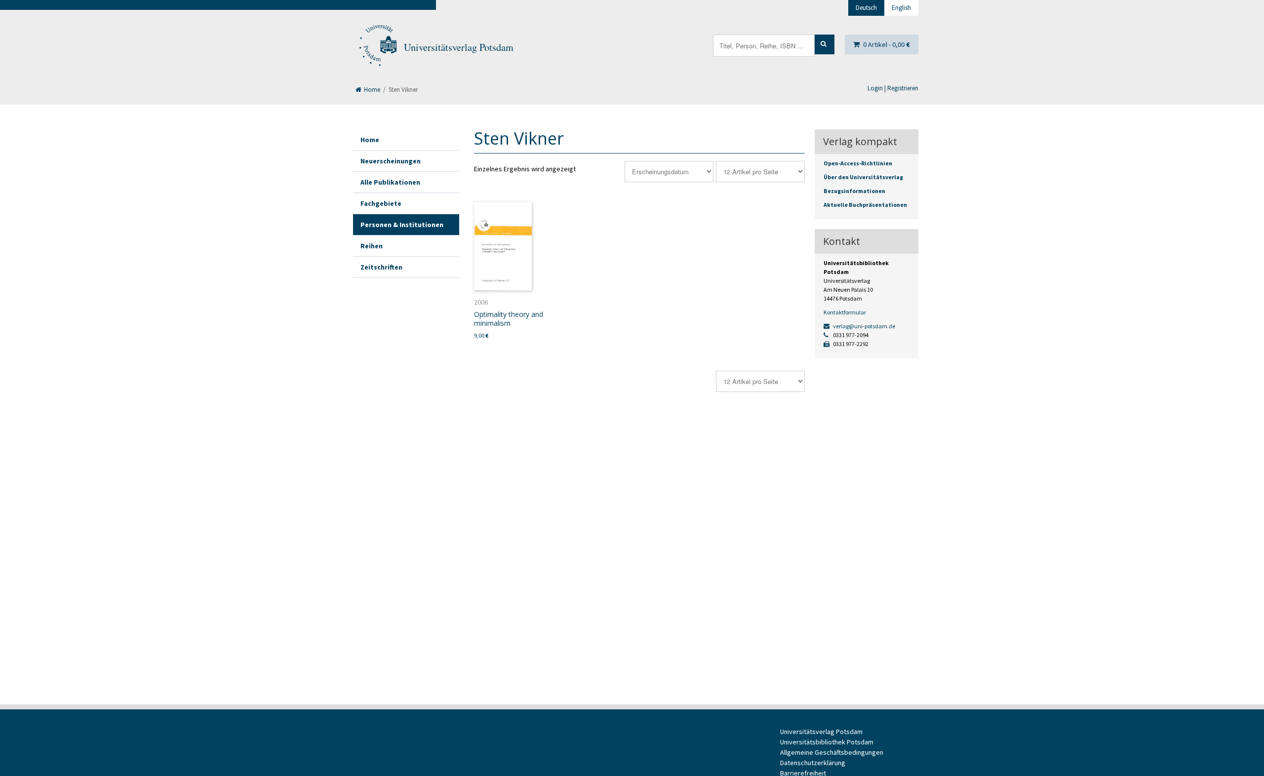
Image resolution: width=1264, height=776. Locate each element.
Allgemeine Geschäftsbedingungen (831, 752)
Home (371, 89)
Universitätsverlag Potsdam (459, 47)
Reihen (371, 245)
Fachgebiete (380, 203)
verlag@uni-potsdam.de (863, 326)
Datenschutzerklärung (812, 762)
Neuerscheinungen (390, 160)
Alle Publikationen (390, 182)
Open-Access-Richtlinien (858, 163)
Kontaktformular (845, 312)
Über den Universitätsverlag (863, 177)
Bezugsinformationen (854, 190)
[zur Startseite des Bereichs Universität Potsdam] (377, 47)
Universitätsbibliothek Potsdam (826, 741)
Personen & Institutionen (401, 224)
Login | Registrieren (893, 88)
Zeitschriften (381, 267)
